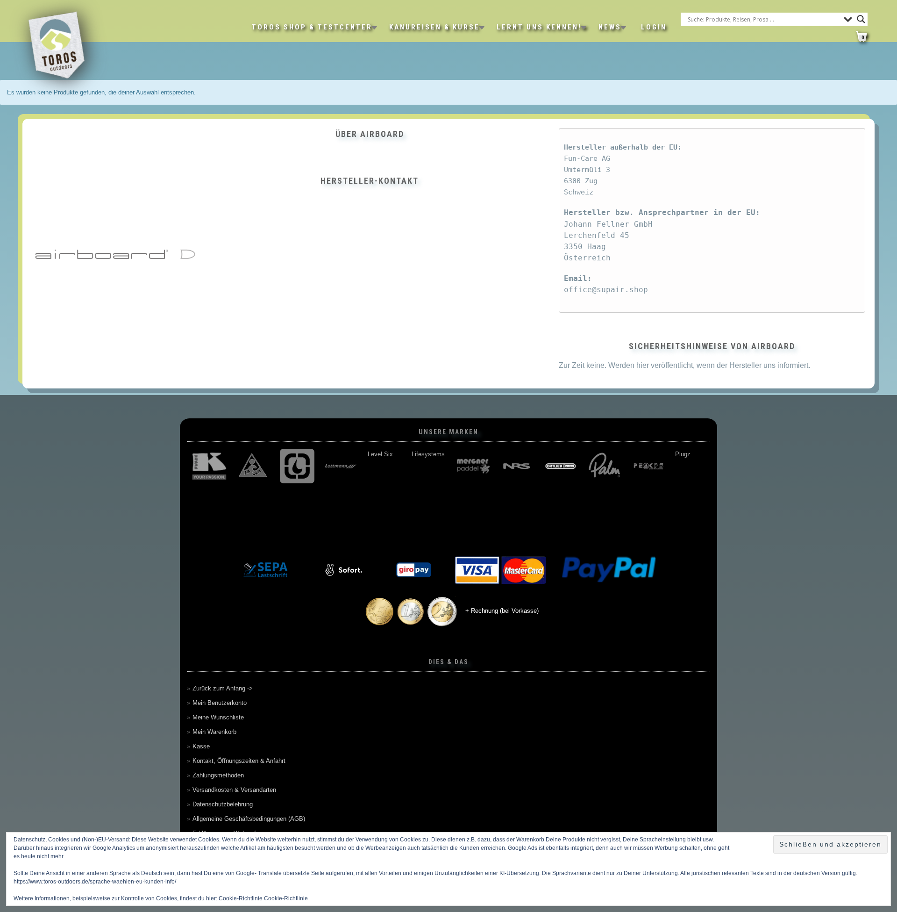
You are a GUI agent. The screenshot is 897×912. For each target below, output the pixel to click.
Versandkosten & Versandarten (234, 789)
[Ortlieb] (560, 466)
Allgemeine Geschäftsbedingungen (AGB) (248, 818)
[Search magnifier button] (861, 19)
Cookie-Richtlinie (286, 898)
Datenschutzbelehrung (222, 804)
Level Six (379, 454)
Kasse (201, 746)
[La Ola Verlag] (252, 466)
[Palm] (604, 466)
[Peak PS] (648, 466)
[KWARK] (209, 466)
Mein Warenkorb (214, 731)
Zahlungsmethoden (218, 775)
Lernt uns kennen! (539, 27)
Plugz (682, 454)
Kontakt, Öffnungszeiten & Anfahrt (238, 760)
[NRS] (516, 466)
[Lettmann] (340, 466)
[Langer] (296, 466)
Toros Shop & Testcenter (312, 27)
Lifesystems (427, 454)
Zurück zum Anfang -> (222, 688)
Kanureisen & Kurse (434, 27)
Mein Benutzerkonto (219, 702)
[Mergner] (472, 466)
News (609, 27)
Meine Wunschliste (218, 717)
